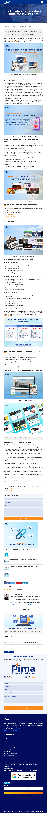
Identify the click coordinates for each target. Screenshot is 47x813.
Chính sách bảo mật (15, 811)
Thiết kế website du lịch (10, 217)
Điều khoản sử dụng (7, 811)
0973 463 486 (10, 766)
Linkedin (25, 583)
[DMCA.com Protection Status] (7, 782)
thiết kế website (14, 41)
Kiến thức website (12, 16)
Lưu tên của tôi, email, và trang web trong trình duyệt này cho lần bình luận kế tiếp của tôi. (21, 642)
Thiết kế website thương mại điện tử (12, 216)
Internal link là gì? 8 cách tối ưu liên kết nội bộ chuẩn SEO (23, 572)
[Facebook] (7, 734)
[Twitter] (4, 734)
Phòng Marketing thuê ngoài (9, 743)
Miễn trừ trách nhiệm (24, 811)
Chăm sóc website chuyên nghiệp (10, 753)
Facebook (7, 583)
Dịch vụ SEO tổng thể (8, 749)
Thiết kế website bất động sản (11, 219)
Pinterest (19, 583)
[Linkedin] (11, 734)
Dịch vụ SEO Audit (7, 751)
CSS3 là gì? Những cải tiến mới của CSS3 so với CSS (22, 553)
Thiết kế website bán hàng (10, 214)
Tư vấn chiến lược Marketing (9, 745)
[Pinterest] (13, 734)
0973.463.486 (11, 488)
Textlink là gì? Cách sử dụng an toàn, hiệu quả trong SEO (17, 549)
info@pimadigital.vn (11, 490)
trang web (33, 473)
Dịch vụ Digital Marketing (9, 740)
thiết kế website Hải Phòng (24, 30)
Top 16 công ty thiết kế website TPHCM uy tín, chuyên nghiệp (20, 628)
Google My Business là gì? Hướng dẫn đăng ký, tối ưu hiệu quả (24, 566)
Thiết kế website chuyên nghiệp (10, 747)
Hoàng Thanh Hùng (11, 26)
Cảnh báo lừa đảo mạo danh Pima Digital (12, 730)
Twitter (12, 583)
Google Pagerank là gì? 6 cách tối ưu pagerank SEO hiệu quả (24, 559)
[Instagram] (9, 734)
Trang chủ (6, 16)
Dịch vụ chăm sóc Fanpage (9, 755)
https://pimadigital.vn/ (13, 492)
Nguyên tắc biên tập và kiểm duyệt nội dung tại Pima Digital (21, 604)
